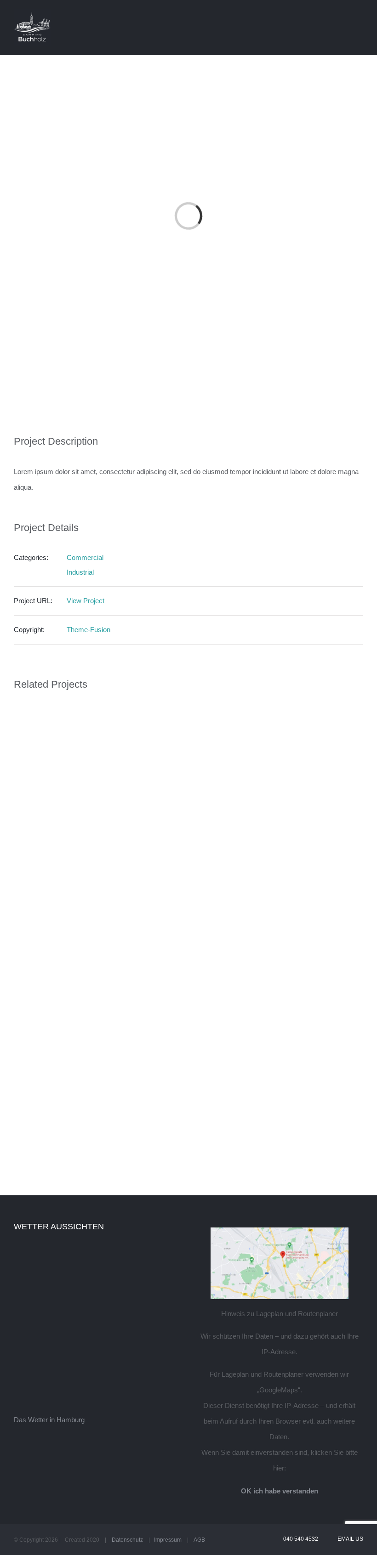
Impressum (168, 1540)
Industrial (80, 572)
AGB (199, 1540)
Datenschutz (127, 1540)
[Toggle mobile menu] (359, 15)
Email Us (349, 1539)
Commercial (85, 557)
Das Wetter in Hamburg (49, 1420)
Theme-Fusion (88, 629)
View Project (85, 601)
